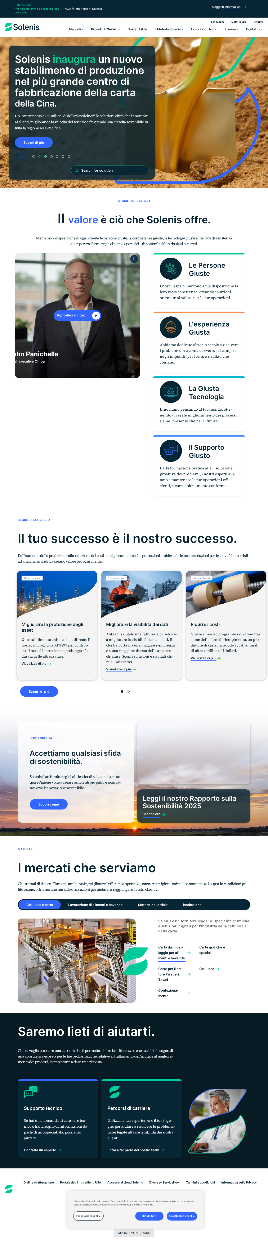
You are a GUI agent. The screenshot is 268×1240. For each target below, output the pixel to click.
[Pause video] (134, 259)
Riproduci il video (72, 315)
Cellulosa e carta (39, 905)
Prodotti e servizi (104, 29)
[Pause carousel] (21, 157)
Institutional (192, 905)
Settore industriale (153, 905)
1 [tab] (33, 156)
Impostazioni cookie (134, 1233)
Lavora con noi (203, 29)
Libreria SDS (239, 21)
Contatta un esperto (40, 1150)
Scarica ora (151, 814)
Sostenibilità (137, 29)
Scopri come (48, 804)
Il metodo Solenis (168, 29)
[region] (135, 1209)
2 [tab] (39, 156)
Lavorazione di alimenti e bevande (95, 905)
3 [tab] (45, 156)
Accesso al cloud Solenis (125, 1182)
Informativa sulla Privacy (239, 1182)
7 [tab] (69, 156)
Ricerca (258, 21)
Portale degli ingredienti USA (80, 1182)
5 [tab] (57, 156)
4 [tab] (51, 156)
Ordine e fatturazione (38, 1182)
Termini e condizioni (200, 1182)
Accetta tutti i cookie (182, 1215)
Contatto (253, 29)
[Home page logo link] (22, 31)
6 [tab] (63, 156)
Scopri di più (33, 142)
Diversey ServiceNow (164, 1182)
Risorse (230, 29)
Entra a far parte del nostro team (133, 1150)
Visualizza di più (34, 664)
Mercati (75, 29)
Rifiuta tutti (149, 1215)
